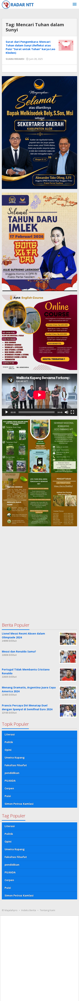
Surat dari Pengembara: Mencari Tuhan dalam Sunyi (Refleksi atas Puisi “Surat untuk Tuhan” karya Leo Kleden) (30, 47)
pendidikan (12, 773)
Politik (9, 742)
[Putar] (6, 412)
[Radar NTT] (18, 4)
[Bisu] (66, 412)
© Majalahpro (9, 910)
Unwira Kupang (15, 757)
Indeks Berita (28, 910)
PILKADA (10, 780)
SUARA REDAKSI (15, 59)
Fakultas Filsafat (16, 765)
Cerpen (9, 788)
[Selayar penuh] (72, 412)
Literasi (10, 734)
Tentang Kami (47, 910)
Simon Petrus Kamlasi (19, 803)
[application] (39, 395)
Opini (8, 750)
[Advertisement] (39, 570)
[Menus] (74, 4)
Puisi (8, 796)
